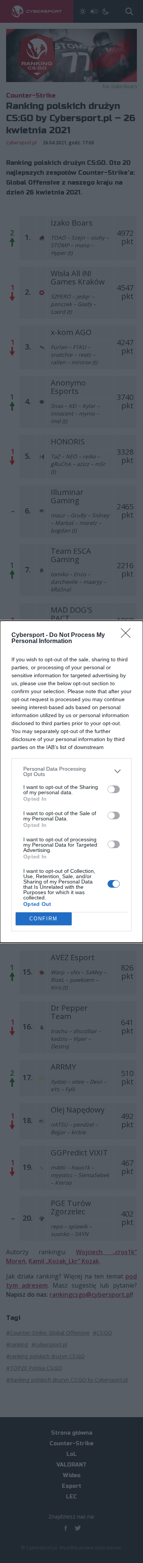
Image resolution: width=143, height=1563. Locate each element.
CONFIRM (43, 918)
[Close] (128, 635)
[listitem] (71, 771)
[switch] (114, 789)
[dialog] (71, 782)
